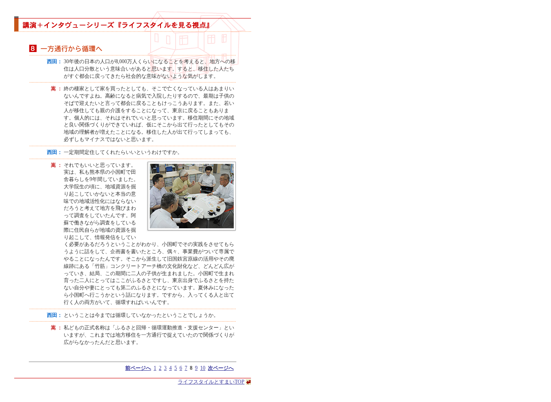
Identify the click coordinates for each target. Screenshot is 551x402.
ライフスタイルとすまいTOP (211, 382)
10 (202, 368)
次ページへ (221, 368)
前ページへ (138, 368)
